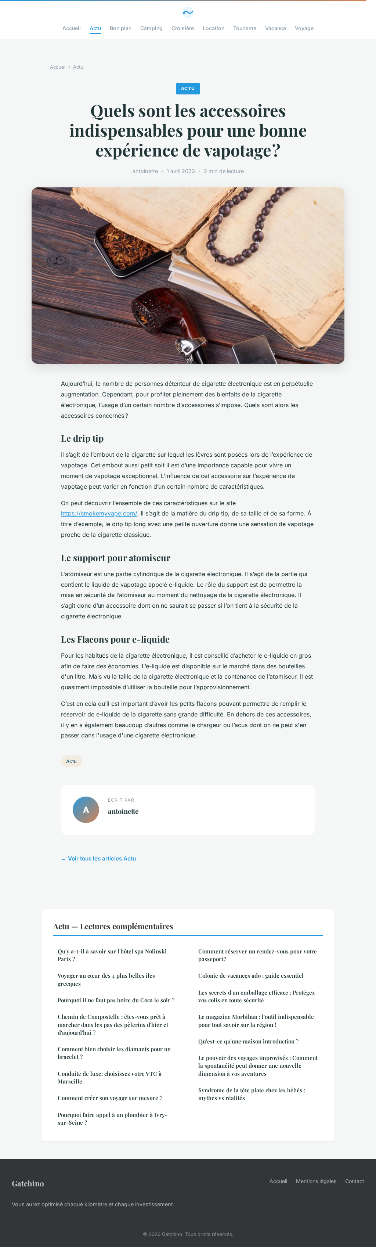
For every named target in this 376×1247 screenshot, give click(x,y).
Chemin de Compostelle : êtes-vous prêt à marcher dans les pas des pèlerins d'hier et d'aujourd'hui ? (113, 1024)
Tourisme (244, 28)
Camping (151, 28)
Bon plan (120, 28)
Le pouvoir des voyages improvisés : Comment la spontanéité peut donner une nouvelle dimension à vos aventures (258, 1065)
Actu (95, 28)
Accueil (71, 28)
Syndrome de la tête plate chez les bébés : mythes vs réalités (251, 1094)
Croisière (182, 28)
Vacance (275, 28)
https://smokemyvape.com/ (99, 513)
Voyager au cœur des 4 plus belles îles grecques (106, 979)
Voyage (304, 28)
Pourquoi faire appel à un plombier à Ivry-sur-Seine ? (112, 1118)
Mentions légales (316, 1181)
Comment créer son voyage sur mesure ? (110, 1098)
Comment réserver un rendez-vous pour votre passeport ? (257, 955)
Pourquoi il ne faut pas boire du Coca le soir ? (116, 1000)
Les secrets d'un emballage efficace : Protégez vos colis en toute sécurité (256, 996)
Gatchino (28, 1183)
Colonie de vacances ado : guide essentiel (251, 975)
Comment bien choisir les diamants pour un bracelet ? (114, 1052)
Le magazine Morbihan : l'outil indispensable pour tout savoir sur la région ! (256, 1020)
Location (213, 28)
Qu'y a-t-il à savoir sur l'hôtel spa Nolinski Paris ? (112, 955)
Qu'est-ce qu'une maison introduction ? (248, 1041)
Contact (354, 1181)
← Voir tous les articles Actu (98, 858)
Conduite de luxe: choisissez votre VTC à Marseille (110, 1077)
